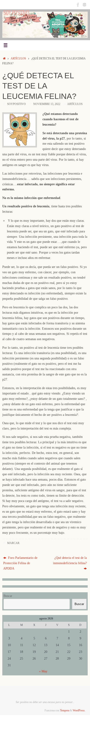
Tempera (64, 710)
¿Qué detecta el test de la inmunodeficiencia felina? (70, 560)
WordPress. (79, 710)
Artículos (18, 58)
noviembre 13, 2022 (46, 104)
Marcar (13, 543)
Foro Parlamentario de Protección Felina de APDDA (20, 563)
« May (43, 671)
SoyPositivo (16, 104)
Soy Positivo (16, 13)
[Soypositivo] (78, 4)
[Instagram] (84, 4)
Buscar (7, 596)
